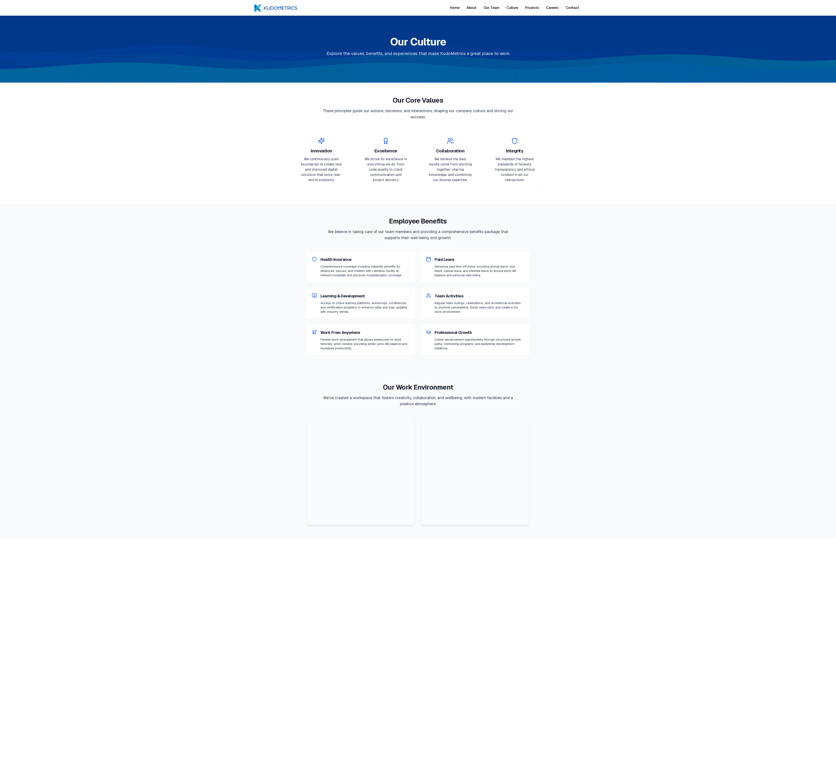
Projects (532, 7)
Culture (512, 7)
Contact (572, 7)
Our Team (491, 7)
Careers (552, 7)
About (472, 7)
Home (455, 7)
